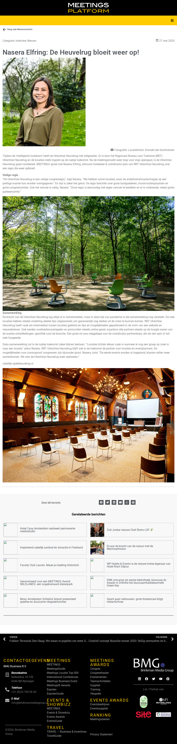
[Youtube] (161, 679)
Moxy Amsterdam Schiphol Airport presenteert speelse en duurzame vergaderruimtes (48, 600)
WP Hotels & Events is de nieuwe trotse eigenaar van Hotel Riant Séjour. (138, 565)
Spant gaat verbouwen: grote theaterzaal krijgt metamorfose (135, 600)
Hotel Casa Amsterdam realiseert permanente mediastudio (47, 530)
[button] (172, 20)
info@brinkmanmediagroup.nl (29, 702)
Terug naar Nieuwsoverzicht (19, 29)
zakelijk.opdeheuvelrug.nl (18, 363)
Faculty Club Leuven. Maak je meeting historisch (49, 565)
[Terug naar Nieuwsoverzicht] (4, 29)
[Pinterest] (168, 679)
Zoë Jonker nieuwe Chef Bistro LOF (128, 530)
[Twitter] (154, 679)
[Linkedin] (139, 679)
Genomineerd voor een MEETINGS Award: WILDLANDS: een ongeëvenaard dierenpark (46, 583)
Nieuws (31, 40)
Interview (21, 40)
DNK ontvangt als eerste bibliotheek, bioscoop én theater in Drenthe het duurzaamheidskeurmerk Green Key (136, 582)
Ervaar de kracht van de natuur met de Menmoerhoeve (130, 547)
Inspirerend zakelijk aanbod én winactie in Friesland (51, 547)
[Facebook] (146, 679)
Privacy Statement (101, 734)
